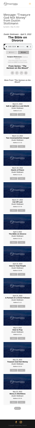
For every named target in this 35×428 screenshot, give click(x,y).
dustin (7, 27)
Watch (12, 52)
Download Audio (22, 62)
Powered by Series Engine (17, 414)
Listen (24, 52)
